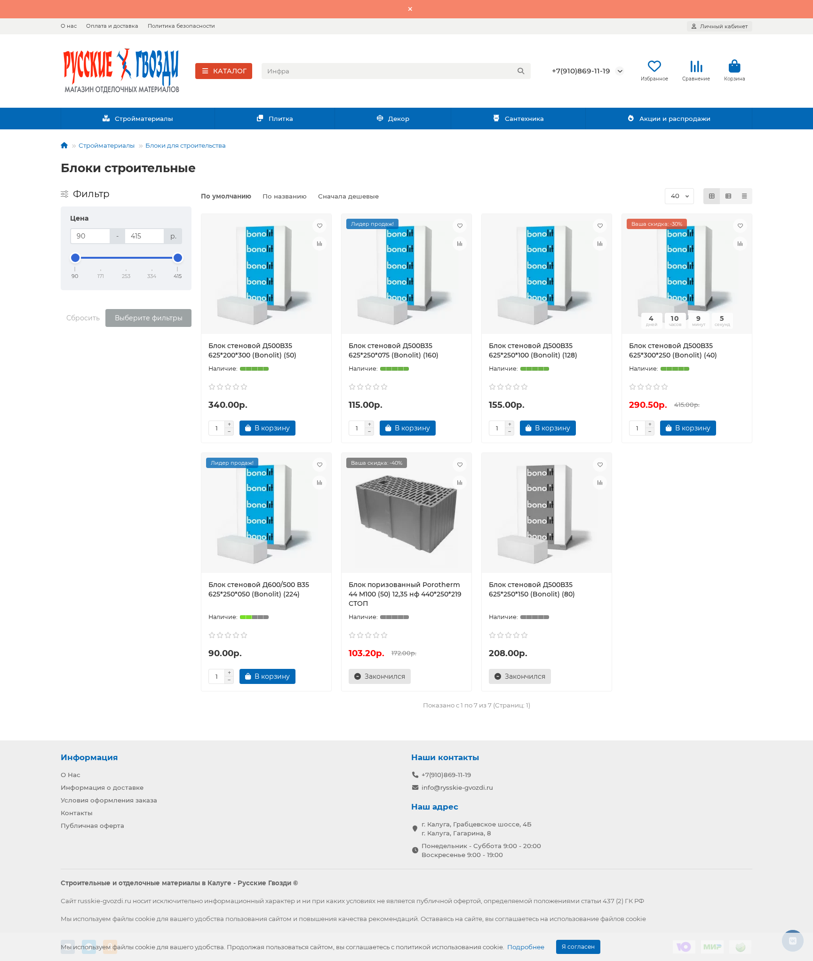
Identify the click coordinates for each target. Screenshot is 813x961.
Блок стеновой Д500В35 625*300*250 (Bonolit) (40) (673, 350)
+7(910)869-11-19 (581, 70)
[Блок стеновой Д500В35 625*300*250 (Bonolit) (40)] (687, 275)
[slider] (75, 257)
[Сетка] (711, 196)
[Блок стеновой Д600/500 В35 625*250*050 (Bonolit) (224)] (266, 514)
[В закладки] (319, 226)
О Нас (70, 774)
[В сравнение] (319, 244)
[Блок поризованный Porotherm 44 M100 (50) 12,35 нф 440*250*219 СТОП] (406, 514)
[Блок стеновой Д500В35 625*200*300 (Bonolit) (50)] (266, 275)
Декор (398, 118)
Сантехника (524, 118)
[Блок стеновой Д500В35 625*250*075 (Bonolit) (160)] (406, 275)
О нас (69, 26)
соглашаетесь (517, 918)
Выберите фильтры (149, 318)
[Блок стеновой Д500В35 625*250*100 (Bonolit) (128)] (547, 275)
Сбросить (83, 318)
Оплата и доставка (112, 26)
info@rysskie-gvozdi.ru (457, 787)
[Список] (728, 196)
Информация (89, 757)
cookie (145, 918)
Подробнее (525, 947)
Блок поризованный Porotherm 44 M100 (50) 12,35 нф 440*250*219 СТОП (405, 594)
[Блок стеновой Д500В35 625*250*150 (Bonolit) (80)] (547, 514)
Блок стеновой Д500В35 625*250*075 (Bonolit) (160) (393, 350)
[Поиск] (520, 71)
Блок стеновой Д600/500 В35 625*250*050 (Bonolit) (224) (258, 589)
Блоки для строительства (185, 145)
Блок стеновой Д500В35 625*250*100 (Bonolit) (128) (533, 350)
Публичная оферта (92, 825)
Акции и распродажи (674, 118)
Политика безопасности (181, 26)
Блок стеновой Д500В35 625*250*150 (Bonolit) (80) (532, 589)
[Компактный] (744, 196)
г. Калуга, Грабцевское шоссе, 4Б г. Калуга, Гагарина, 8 (477, 828)
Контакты (77, 813)
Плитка (281, 118)
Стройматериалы (144, 118)
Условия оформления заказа (109, 800)
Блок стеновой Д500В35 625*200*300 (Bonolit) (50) (252, 350)
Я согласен (578, 946)
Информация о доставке (102, 787)
